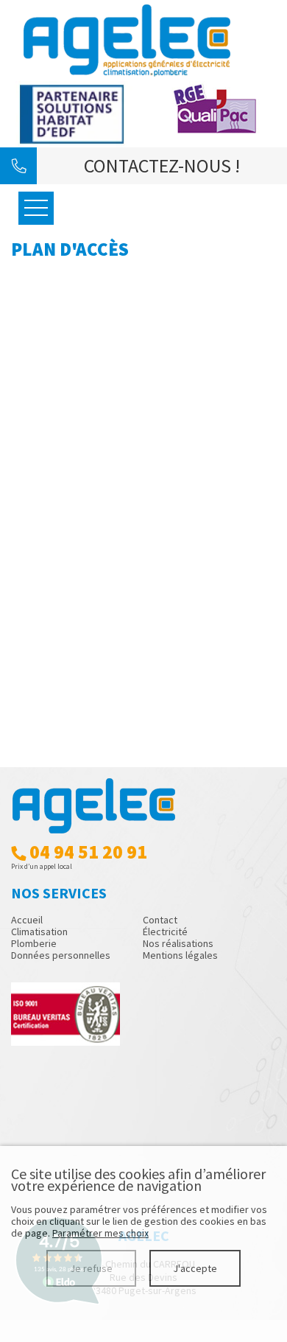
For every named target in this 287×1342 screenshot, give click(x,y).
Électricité (165, 931)
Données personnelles (60, 955)
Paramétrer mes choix (100, 1233)
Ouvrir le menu (36, 208)
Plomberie (34, 943)
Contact (160, 919)
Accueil (27, 919)
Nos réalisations (178, 943)
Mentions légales (180, 955)
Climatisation (39, 931)
